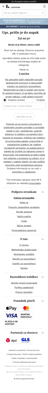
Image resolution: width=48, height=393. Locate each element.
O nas (24, 239)
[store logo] (14, 6)
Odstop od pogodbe (24, 198)
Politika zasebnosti (24, 287)
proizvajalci (35, 183)
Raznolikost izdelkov (24, 277)
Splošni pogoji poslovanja (24, 282)
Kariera (24, 268)
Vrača (24, 221)
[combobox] (24, 13)
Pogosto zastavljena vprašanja (24, 207)
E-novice (24, 245)
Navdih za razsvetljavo (24, 258)
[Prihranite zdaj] (24, 23)
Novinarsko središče (24, 254)
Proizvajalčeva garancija (24, 230)
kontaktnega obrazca (31, 165)
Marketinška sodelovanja (24, 249)
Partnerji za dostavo (24, 333)
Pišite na (24, 202)
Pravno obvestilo (24, 292)
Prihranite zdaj (34, 22)
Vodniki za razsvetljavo (24, 263)
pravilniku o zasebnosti (23, 171)
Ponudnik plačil (24, 301)
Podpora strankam (24, 192)
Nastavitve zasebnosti (17, 350)
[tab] (24, 211)
